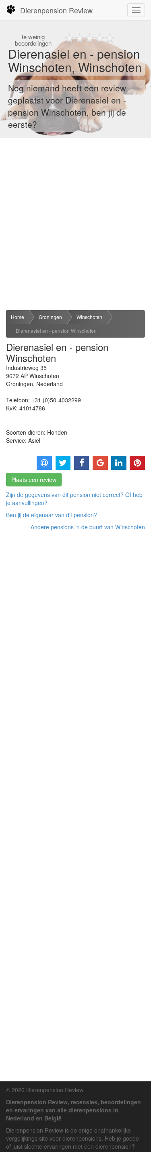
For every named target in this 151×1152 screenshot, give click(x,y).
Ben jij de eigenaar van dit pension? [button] (51, 515)
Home (17, 316)
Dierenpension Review (56, 10)
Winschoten (89, 316)
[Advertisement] (75, 224)
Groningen (50, 316)
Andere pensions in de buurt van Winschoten (88, 527)
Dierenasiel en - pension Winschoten (56, 330)
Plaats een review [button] (33, 480)
